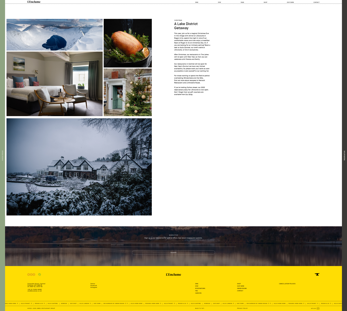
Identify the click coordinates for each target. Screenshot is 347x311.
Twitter (92, 283)
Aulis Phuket (109, 303)
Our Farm (290, 2)
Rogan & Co (178, 38)
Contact (316, 2)
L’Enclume (200, 36)
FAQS (242, 2)
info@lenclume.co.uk (34, 291)
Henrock (148, 303)
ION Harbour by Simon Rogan (54, 303)
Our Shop (188, 94)
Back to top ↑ (200, 308)
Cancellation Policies (287, 283)
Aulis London (25, 303)
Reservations (200, 288)
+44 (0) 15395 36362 (34, 289)
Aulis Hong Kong (77, 303)
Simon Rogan (242, 288)
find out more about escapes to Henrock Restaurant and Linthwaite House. (189, 81)
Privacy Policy (242, 308)
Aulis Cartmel (185, 47)
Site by (315, 308)
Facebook (93, 285)
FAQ (196, 290)
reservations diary (181, 90)
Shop (265, 2)
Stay (219, 2)
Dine (196, 2)
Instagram (93, 287)
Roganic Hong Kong (93, 303)
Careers (198, 293)
